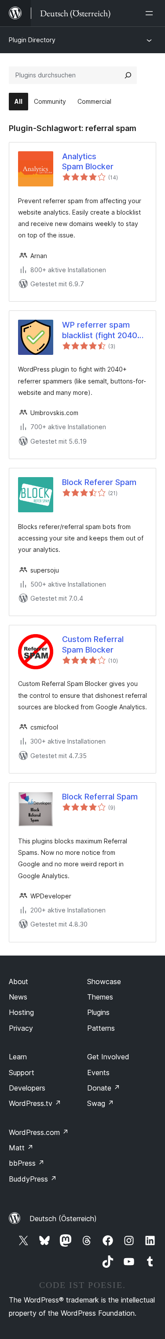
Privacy (21, 1028)
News (18, 996)
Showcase (104, 981)
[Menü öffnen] (151, 13)
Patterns (101, 1028)
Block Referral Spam (100, 796)
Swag (100, 1103)
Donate (103, 1088)
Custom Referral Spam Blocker (93, 644)
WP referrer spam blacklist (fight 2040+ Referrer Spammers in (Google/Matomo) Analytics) (103, 330)
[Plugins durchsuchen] (128, 75)
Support (21, 1072)
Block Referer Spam (99, 482)
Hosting (21, 1012)
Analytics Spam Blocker (88, 161)
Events (98, 1072)
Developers (27, 1088)
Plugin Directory (32, 40)
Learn (18, 1056)
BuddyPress (33, 1179)
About (18, 981)
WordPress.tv (35, 1103)
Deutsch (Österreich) (63, 1218)
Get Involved (108, 1056)
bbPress (26, 1163)
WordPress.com (39, 1132)
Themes (100, 996)
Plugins (98, 1012)
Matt (21, 1147)
